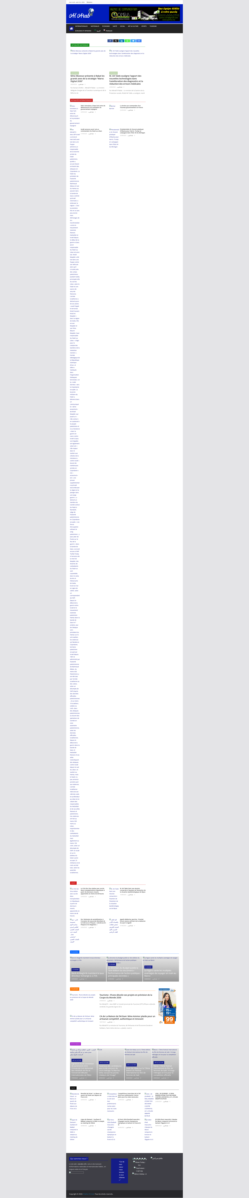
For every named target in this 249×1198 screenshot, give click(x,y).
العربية (98, 31)
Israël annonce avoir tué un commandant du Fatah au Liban (91, 130)
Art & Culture (133, 26)
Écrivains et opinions (83, 31)
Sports (144, 26)
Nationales (95, 26)
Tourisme (153, 26)
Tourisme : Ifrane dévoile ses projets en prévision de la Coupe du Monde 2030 (126, 996)
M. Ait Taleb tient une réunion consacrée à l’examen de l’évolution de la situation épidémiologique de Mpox (133, 890)
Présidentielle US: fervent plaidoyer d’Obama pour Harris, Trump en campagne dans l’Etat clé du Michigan (132, 131)
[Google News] (139, 40)
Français (108, 31)
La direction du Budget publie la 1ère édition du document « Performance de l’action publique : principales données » (124, 971)
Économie (106, 26)
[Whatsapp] (127, 40)
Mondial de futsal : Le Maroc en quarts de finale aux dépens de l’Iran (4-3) (91, 1095)
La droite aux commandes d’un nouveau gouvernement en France (131, 106)
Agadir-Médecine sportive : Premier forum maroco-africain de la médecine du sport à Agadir (132, 921)
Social (122, 26)
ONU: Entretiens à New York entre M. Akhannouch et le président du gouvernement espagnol (93, 107)
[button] (160, 1006)
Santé (115, 26)
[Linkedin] (121, 40)
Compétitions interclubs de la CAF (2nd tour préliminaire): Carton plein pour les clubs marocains (129, 1095)
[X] (116, 40)
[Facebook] (110, 40)
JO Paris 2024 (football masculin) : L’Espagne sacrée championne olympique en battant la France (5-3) (129, 1122)
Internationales (81, 26)
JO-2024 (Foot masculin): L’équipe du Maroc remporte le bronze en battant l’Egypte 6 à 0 (166, 1121)
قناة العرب (80, 84)
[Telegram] (133, 40)
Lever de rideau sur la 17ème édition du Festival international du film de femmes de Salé (138, 1071)
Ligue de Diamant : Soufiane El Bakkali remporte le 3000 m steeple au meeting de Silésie (92, 1121)
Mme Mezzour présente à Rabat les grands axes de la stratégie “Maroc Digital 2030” (87, 78)
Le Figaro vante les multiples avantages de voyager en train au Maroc (160, 973)
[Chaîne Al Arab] (71, 28)
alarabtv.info (82, 1164)
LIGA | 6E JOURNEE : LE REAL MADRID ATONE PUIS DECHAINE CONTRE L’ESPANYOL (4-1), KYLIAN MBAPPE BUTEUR (166, 1096)
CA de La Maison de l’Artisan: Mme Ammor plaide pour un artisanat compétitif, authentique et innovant (127, 1017)
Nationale (74, 73)
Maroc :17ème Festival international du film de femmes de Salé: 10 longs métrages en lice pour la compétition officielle (163, 1070)
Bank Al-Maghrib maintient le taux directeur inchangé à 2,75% (87, 974)
